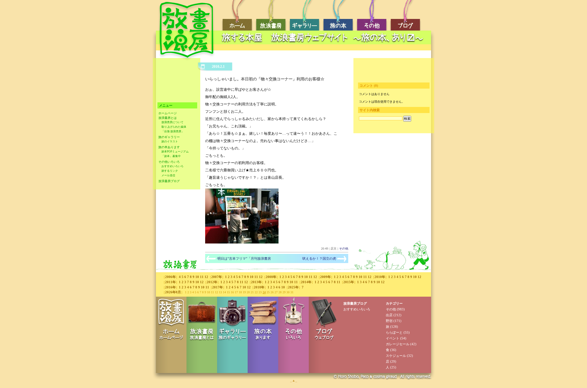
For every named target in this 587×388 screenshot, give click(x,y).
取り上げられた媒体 (173, 126)
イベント (392, 338)
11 (202, 277)
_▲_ (293, 380)
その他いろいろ (169, 161)
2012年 (212, 282)
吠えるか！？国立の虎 (319, 258)
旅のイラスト (169, 141)
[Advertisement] (324, 47)
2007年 (216, 277)
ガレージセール (397, 344)
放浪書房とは (167, 117)
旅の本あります (169, 147)
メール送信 (168, 175)
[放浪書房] (242, 242)
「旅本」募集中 (171, 156)
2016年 (170, 287)
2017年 (217, 287)
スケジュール (396, 355)
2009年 (325, 277)
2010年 (380, 277)
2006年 (170, 277)
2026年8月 (173, 292)
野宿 (389, 321)
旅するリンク (169, 170)
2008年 (271, 277)
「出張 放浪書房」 (172, 131)
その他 (343, 248)
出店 (389, 315)
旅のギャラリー (169, 137)
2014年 (306, 282)
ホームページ (167, 113)
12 (206, 277)
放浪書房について (172, 122)
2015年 (348, 282)
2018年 (259, 287)
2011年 (170, 282)
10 (197, 277)
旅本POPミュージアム (175, 151)
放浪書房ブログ (169, 181)
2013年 (256, 282)
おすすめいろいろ (172, 166)
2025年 (293, 287)
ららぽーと (394, 332)
